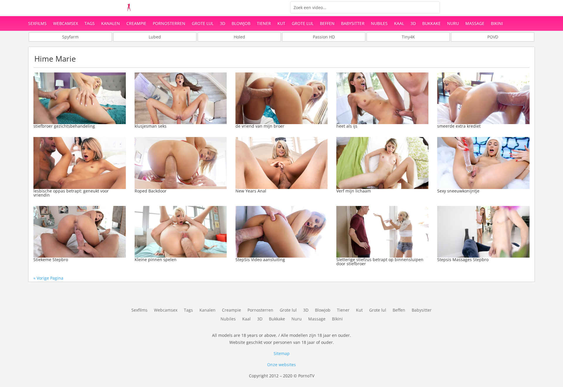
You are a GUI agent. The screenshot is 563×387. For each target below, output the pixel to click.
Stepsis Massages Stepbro (463, 259)
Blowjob (241, 23)
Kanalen (110, 23)
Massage (474, 23)
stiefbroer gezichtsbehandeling (64, 126)
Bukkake (431, 23)
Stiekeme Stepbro (50, 259)
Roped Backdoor (151, 191)
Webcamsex (65, 23)
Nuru (453, 23)
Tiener (264, 23)
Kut (281, 23)
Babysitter (352, 23)
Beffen (327, 23)
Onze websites (281, 364)
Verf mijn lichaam (353, 191)
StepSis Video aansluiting (260, 259)
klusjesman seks (151, 126)
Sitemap (282, 353)
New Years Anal (250, 191)
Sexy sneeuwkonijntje (458, 191)
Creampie (136, 23)
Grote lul (202, 23)
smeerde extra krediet (459, 126)
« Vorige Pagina (48, 278)
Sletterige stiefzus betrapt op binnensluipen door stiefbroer (379, 261)
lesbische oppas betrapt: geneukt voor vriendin (71, 193)
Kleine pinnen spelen (156, 259)
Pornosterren (169, 23)
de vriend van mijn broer (259, 126)
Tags (89, 23)
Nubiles (379, 23)
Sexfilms (37, 23)
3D (222, 23)
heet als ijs (346, 126)
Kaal (399, 23)
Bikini (497, 23)
